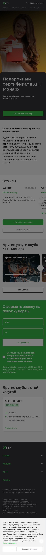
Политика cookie (10, 543)
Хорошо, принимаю (29, 549)
